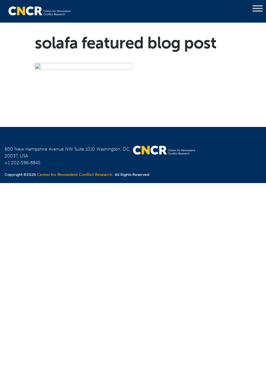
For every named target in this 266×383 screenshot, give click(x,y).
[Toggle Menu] (257, 8)
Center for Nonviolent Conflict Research (74, 174)
